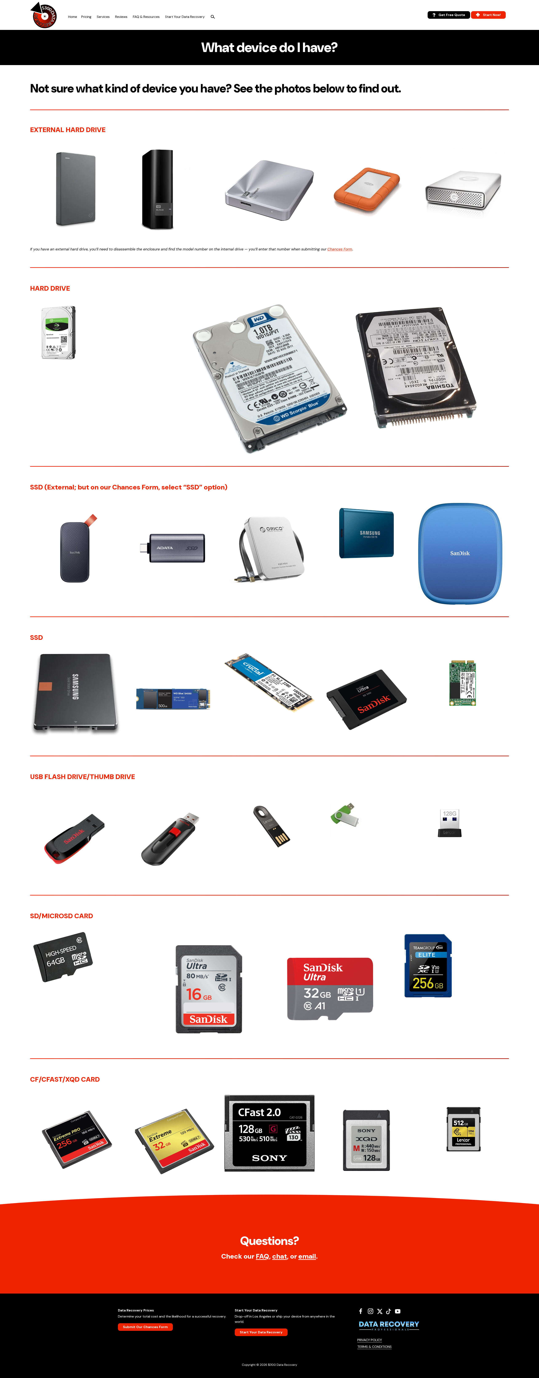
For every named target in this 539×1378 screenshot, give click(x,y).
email (307, 1256)
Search (212, 17)
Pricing (86, 17)
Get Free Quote (452, 15)
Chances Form (339, 249)
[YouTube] (399, 1311)
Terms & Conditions (374, 1347)
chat (279, 1256)
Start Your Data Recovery (185, 17)
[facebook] (362, 1311)
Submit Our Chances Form (145, 1327)
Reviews (121, 17)
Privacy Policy (369, 1340)
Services (103, 17)
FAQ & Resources (146, 17)
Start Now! (492, 15)
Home (72, 17)
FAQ (262, 1256)
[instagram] (372, 1311)
